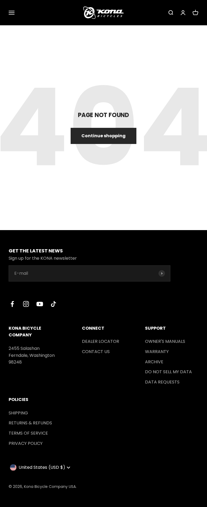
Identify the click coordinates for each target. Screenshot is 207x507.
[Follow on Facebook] (12, 304)
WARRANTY (157, 351)
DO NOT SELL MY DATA (168, 372)
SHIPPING (18, 413)
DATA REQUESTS (162, 382)
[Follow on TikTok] (53, 304)
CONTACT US (96, 351)
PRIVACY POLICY (26, 443)
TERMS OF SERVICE (28, 433)
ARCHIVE (154, 362)
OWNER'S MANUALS (165, 341)
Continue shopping (103, 136)
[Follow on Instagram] (26, 304)
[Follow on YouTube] (39, 304)
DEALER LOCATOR (100, 341)
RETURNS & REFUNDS (30, 423)
